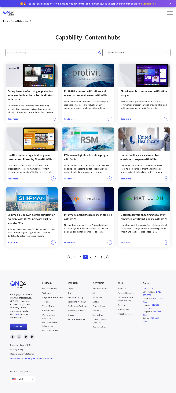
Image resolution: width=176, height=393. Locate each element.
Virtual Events (49, 306)
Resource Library (75, 297)
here (17, 314)
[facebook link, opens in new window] (12, 336)
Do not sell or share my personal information (31, 358)
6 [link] (102, 257)
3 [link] (86, 257)
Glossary (72, 315)
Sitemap (14, 344)
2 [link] (81, 257)
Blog (70, 293)
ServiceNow (98, 315)
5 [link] (96, 257)
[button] (170, 3)
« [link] (70, 257)
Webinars (46, 293)
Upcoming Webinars (77, 301)
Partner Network (126, 293)
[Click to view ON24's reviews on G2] (20, 366)
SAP (94, 293)
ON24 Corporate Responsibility (125, 299)
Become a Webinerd (77, 319)
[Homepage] (14, 13)
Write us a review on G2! (20, 371)
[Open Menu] (170, 13)
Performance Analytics (48, 317)
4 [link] (91, 257)
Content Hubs (49, 310)
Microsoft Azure (100, 288)
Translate (47, 301)
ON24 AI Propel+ (50, 330)
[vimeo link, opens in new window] (26, 336)
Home (5, 21)
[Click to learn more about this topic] (32, 93)
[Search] (100, 52)
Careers (121, 305)
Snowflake (97, 297)
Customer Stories (101, 327)
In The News (123, 309)
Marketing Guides (76, 310)
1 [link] (75, 257)
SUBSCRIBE (19, 326)
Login (70, 288)
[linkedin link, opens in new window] (32, 336)
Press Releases (125, 313)
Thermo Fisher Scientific (99, 321)
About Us (122, 288)
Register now (147, 3)
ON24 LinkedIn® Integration (49, 324)
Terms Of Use (26, 344)
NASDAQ (97, 310)
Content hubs (16, 21)
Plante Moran (99, 306)
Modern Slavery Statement (22, 353)
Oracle (96, 301)
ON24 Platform (49, 288)
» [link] (106, 257)
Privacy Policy (16, 349)
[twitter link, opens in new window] (19, 336)
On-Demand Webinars (78, 306)
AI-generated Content (52, 297)
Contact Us (148, 288)
